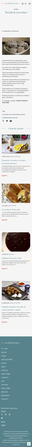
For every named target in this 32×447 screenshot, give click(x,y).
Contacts (4, 377)
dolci (11, 114)
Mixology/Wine (6, 359)
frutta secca (16, 114)
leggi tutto (4, 175)
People (3, 363)
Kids (10, 205)
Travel (3, 356)
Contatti (4, 399)
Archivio (4, 392)
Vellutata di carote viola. (12, 258)
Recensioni (5, 395)
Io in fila (4, 370)
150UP (3, 425)
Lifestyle (4, 385)
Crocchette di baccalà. (11, 210)
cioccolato (5, 114)
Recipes (16, 9)
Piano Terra (5, 374)
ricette (23, 114)
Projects (12, 156)
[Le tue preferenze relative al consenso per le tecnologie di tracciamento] (29, 444)
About (3, 367)
